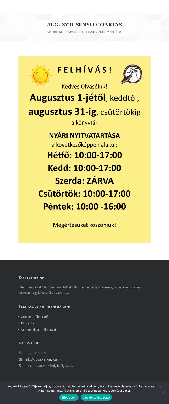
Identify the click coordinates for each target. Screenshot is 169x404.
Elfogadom (68, 397)
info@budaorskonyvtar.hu (44, 359)
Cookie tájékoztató (34, 317)
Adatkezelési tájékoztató (38, 330)
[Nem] (163, 392)
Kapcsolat (28, 323)
